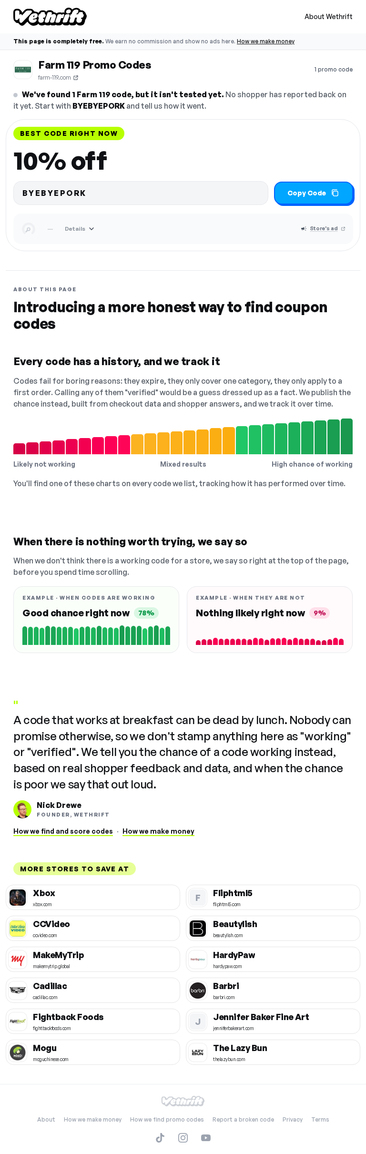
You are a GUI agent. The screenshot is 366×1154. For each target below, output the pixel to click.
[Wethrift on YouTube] (205, 1137)
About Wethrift (329, 16)
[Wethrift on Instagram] (183, 1137)
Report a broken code (243, 1119)
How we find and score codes (63, 831)
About (46, 1119)
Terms (320, 1119)
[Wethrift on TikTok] (160, 1137)
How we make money (266, 41)
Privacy (293, 1119)
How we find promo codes (167, 1119)
